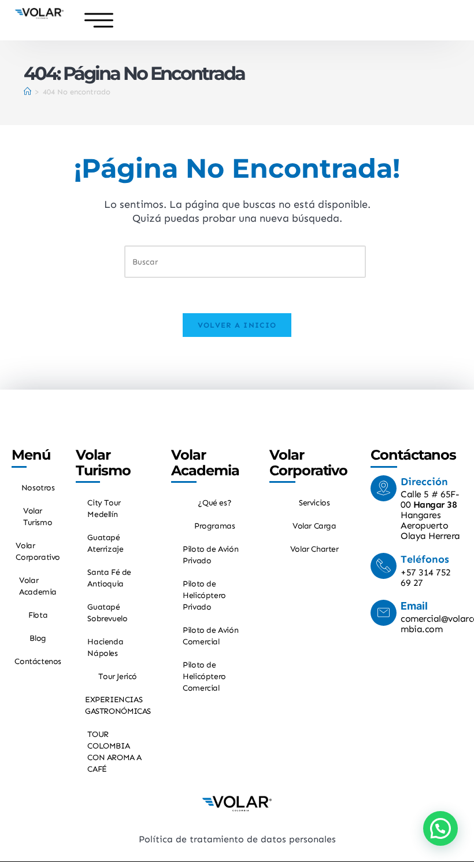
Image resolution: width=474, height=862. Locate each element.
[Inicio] (27, 91)
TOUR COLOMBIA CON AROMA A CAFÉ (114, 751)
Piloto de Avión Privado (210, 555)
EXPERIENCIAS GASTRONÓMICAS (118, 705)
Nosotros (38, 488)
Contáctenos (37, 661)
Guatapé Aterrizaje (105, 543)
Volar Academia (38, 586)
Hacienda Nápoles (105, 647)
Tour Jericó (117, 676)
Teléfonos (425, 559)
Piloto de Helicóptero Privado (204, 595)
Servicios (314, 503)
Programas (214, 526)
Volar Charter (314, 549)
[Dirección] (384, 488)
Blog (37, 638)
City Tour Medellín (103, 508)
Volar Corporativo (38, 551)
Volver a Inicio (237, 325)
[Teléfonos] (384, 566)
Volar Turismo (37, 516)
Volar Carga (314, 526)
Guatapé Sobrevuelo (107, 612)
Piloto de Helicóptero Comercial (204, 676)
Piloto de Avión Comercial (210, 636)
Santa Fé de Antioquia (109, 578)
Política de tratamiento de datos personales (237, 839)
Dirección (424, 481)
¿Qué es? (214, 503)
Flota (37, 615)
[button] (440, 828)
